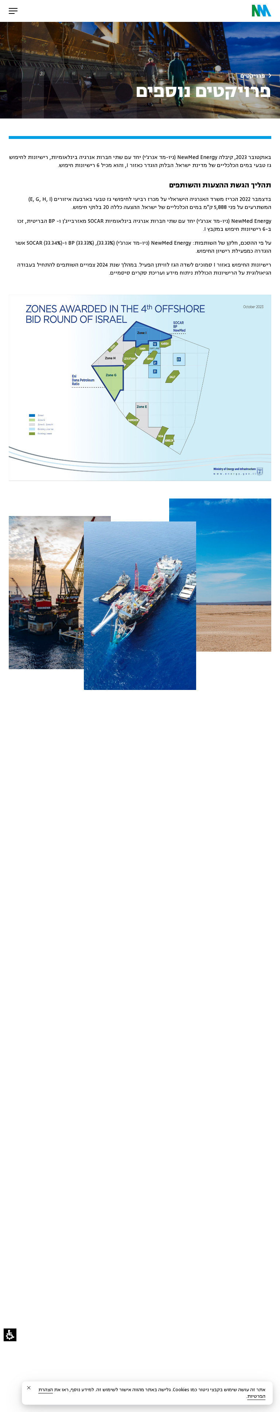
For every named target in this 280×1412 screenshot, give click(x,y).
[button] (10, 1334)
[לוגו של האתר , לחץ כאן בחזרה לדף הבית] (261, 11)
